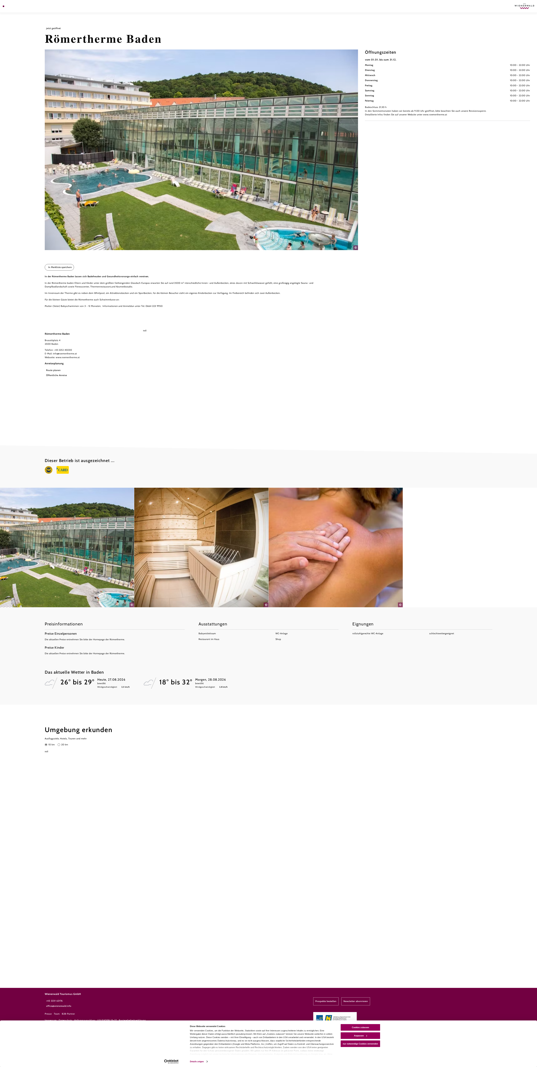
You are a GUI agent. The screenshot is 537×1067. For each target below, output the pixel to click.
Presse (48, 1013)
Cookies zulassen (360, 1027)
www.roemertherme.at (68, 357)
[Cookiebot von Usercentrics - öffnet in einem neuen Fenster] (171, 1061)
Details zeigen (197, 1061)
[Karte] (11, 6)
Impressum (51, 1020)
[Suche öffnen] (19, 6)
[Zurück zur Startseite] (524, 6)
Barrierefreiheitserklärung (132, 1020)
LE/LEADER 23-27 (107, 1020)
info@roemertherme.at (65, 353)
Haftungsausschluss (84, 1020)
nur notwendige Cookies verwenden (360, 1044)
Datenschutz (65, 1020)
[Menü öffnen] (3, 6)
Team (57, 1013)
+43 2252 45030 (63, 350)
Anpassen (359, 1035)
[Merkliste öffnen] (15, 6)
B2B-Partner (68, 1013)
